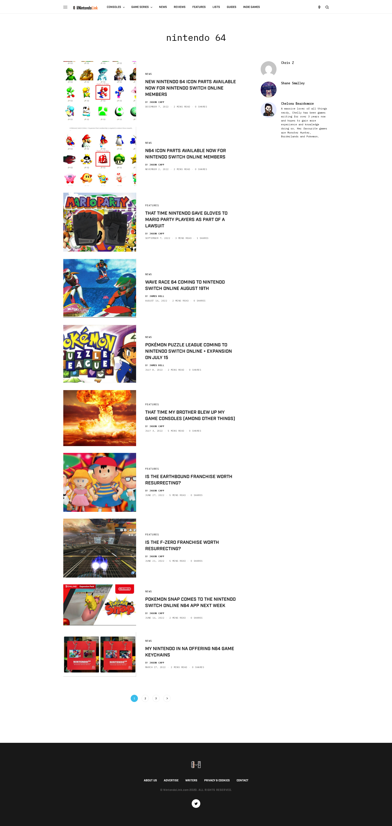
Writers (191, 780)
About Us (150, 780)
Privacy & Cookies (217, 780)
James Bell (156, 296)
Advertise (171, 780)
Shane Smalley (293, 83)
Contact (242, 780)
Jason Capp (156, 102)
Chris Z (287, 62)
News (148, 73)
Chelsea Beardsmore (297, 103)
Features (152, 205)
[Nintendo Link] (85, 7)
